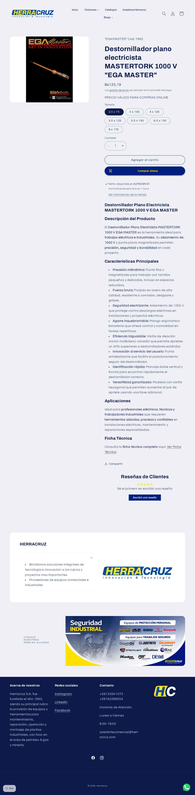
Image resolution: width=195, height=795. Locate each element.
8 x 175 (114, 129)
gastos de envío (119, 90)
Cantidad (110, 138)
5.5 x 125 (115, 120)
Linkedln (61, 702)
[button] (164, 13)
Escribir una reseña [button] (145, 497)
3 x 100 (134, 111)
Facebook (62, 710)
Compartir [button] (116, 463)
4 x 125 (155, 111)
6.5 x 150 (160, 120)
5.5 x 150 (137, 120)
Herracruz (102, 786)
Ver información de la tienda (127, 194)
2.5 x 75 (114, 111)
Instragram (63, 694)
